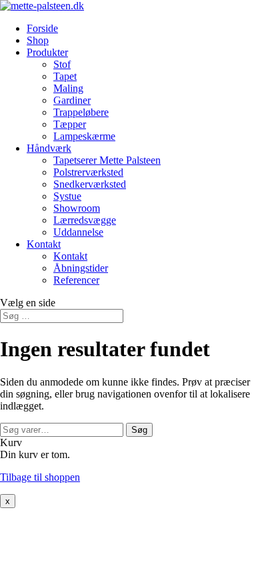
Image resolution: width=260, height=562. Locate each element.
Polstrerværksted (88, 172)
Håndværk (49, 148)
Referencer (76, 280)
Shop (38, 40)
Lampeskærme (84, 136)
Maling (68, 88)
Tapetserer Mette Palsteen (107, 160)
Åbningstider (80, 268)
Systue (67, 196)
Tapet (65, 76)
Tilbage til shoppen (40, 477)
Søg (139, 430)
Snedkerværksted (89, 184)
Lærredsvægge (84, 220)
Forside (42, 28)
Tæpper (69, 124)
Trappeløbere (81, 112)
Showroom (76, 208)
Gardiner (72, 100)
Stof (62, 64)
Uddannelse (78, 232)
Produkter (47, 52)
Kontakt (44, 244)
